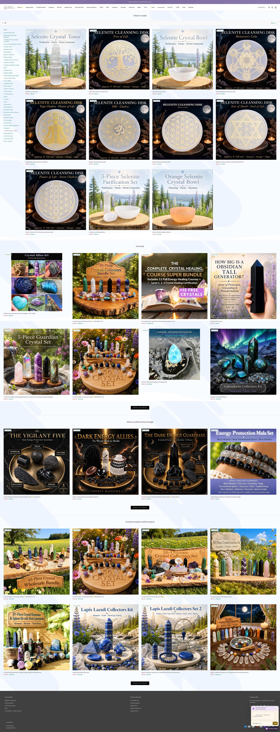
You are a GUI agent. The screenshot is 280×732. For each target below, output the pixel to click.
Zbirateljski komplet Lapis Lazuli (81, 672)
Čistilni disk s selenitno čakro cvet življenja (36, 162)
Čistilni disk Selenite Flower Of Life (161, 162)
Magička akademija (10, 700)
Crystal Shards (8, 91)
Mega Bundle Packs (9, 33)
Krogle (5, 96)
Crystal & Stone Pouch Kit (11, 60)
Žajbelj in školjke (8, 73)
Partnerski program (10, 706)
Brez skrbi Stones (8, 110)
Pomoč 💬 (170, 7)
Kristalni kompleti (41, 7)
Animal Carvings (8, 136)
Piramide (6, 99)
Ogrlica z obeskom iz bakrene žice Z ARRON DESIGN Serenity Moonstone (160, 672)
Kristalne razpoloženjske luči (11, 125)
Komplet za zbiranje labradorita (218, 397)
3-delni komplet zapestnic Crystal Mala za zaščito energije (225, 497)
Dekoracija (131, 7)
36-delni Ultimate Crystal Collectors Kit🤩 (152, 597)
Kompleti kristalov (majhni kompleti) (11, 40)
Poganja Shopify (10, 728)
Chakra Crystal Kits (9, 62)
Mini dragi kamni (8, 107)
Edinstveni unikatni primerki (11, 112)
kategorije (51, 7)
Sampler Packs (68, 7)
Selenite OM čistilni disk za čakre (97, 162)
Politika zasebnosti (135, 708)
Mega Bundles (29, 7)
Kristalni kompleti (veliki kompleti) (10, 36)
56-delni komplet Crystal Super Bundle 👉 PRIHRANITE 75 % (88, 397)
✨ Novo (152, 7)
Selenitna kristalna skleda (159, 92)
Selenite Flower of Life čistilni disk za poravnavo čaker (39, 232)
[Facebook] (250, 706)
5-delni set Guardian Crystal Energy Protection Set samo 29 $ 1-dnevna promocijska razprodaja (28, 397)
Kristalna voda (8, 70)
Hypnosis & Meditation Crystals (12, 44)
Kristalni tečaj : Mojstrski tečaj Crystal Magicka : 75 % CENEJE (19, 313)
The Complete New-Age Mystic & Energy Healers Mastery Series (158, 321)
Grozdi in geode (8, 94)
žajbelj (139, 7)
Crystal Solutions (8, 138)
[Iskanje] (272, 7)
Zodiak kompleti (8, 49)
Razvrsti (273, 23)
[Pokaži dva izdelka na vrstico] (3, 23)
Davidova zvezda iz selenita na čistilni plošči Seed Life (229, 162)
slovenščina (9, 722)
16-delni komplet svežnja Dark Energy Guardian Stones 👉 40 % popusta (160, 497)
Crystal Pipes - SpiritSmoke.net (13, 711)
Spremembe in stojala (11, 131)
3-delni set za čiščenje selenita (97, 232)
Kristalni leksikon (9, 703)
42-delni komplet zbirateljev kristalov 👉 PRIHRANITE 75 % (88, 321)
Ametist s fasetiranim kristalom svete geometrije (154, 382)
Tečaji (183, 7)
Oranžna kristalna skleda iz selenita (161, 232)
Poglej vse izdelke (140, 407)
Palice (5, 102)
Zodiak (101, 7)
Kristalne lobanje (8, 117)
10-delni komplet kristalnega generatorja (221, 597)
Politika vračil (133, 706)
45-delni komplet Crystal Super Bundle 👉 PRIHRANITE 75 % (19, 597)
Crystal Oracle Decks (9, 78)
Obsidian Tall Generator (216, 321)
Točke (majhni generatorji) (11, 75)
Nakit (107, 7)
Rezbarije (123, 7)
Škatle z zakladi (8, 57)
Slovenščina (261, 7)
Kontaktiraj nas (134, 700)
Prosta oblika (7, 81)
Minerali (59, 7)
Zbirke (5, 30)
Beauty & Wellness (91, 7)
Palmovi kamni (8, 86)
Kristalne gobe (8, 120)
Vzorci (145, 7)
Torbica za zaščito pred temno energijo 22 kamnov (85, 497)
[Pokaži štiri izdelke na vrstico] (5, 23)
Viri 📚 (177, 7)
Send (275, 723)
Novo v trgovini (8, 141)
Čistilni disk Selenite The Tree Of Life (98, 92)
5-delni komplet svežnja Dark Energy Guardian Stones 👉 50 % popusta (22, 497)
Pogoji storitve (134, 711)
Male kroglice (7, 52)
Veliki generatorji (8, 83)
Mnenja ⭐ (20, 7)
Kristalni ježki (7, 115)
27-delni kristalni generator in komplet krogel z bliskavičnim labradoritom (22, 672)
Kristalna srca (7, 123)
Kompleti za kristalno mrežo (11, 65)
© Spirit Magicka (9, 725)
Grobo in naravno (9, 89)
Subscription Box (79, 7)
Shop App (190, 7)
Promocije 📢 (161, 7)
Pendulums (115, 7)
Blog (6, 708)
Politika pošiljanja (135, 703)
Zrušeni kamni (7, 104)
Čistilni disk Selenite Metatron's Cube (225, 92)
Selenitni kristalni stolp (31, 92)
